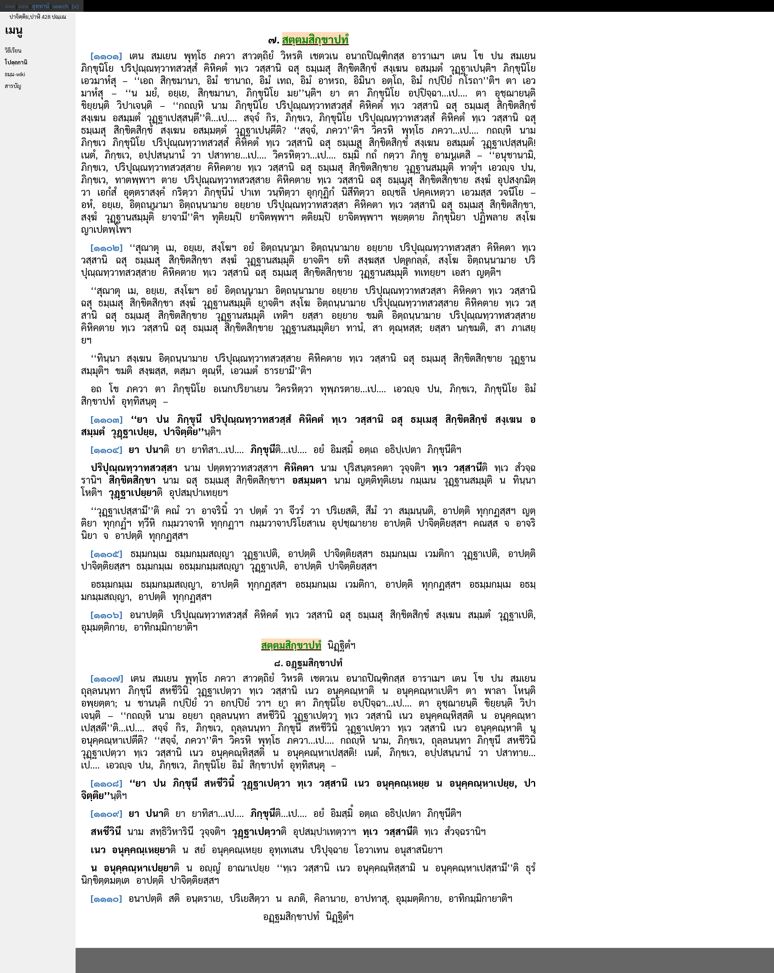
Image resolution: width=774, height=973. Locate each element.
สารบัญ (13, 85)
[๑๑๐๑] (106, 55)
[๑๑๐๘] (106, 782)
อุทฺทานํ (40, 5)
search (60, 5)
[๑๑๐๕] (106, 553)
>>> (23, 5)
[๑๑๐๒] (107, 247)
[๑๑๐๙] (106, 813)
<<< (10, 5)
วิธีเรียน (13, 50)
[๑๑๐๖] (106, 614)
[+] (75, 5)
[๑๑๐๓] (107, 419)
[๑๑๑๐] (106, 898)
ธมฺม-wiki (15, 73)
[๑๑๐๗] (107, 677)
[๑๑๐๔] (106, 449)
